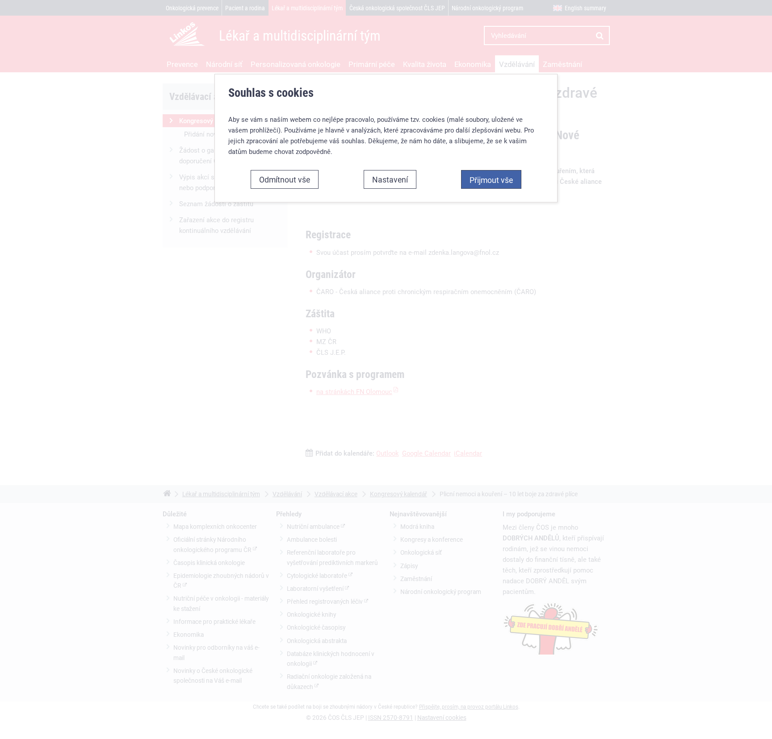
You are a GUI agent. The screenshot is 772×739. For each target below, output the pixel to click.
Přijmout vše (491, 179)
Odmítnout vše (284, 179)
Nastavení (390, 179)
